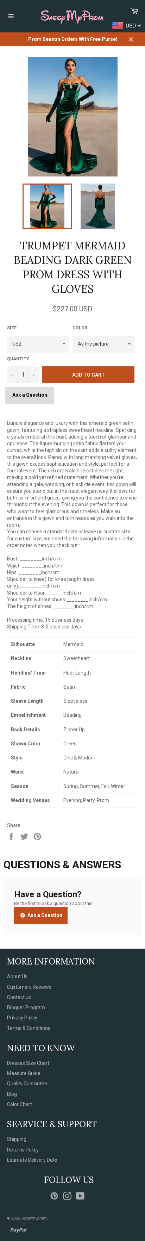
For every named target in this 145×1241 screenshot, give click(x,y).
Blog (12, 1094)
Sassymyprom (34, 1218)
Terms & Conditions (28, 1028)
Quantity (18, 358)
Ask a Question (29, 395)
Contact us (19, 997)
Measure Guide (23, 1073)
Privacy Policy (22, 1017)
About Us (17, 976)
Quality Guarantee (27, 1083)
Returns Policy (23, 1150)
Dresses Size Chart (28, 1063)
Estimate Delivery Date (32, 1160)
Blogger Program (26, 1007)
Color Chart (19, 1104)
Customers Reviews (29, 987)
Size (12, 327)
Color (79, 327)
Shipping (16, 1139)
